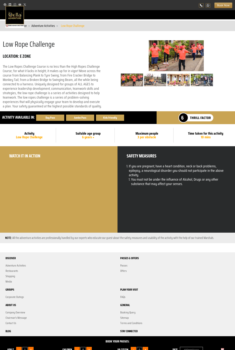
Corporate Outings (15, 297)
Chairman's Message (16, 317)
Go (225, 339)
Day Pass (50, 117)
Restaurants (12, 270)
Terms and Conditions (131, 323)
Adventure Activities (43, 25)
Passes (123, 265)
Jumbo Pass (80, 117)
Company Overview (15, 312)
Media (9, 281)
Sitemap (124, 317)
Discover (22, 25)
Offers (123, 270)
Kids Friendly (110, 117)
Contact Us (11, 323)
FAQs (122, 297)
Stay (8, 338)
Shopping (10, 276)
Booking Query (127, 312)
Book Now (221, 4)
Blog (8, 331)
